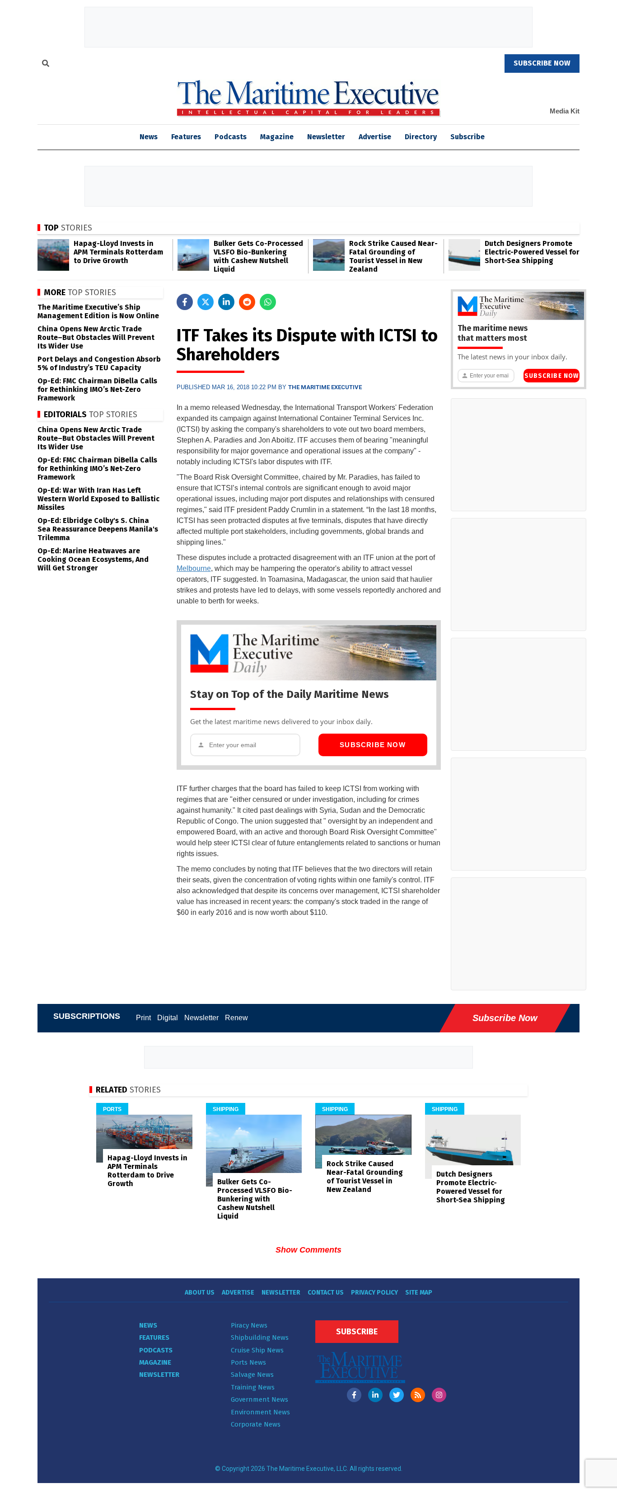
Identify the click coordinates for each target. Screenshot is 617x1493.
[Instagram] (439, 1395)
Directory (421, 136)
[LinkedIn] (375, 1395)
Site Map (418, 1292)
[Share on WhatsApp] (268, 302)
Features (186, 136)
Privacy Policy (374, 1292)
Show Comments (308, 1249)
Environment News (260, 1412)
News (148, 1325)
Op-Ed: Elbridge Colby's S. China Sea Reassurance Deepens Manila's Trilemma (97, 529)
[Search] (45, 65)
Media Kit (565, 111)
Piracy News (249, 1325)
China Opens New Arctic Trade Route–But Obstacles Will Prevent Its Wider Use (95, 337)
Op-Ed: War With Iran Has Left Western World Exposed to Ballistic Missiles (98, 499)
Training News (253, 1387)
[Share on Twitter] (205, 302)
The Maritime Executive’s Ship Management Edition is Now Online (98, 311)
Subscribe (467, 136)
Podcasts (231, 136)
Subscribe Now (373, 745)
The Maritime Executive (325, 387)
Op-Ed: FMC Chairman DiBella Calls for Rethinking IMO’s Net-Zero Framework (97, 389)
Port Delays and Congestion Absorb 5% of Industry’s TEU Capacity (99, 363)
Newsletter (326, 136)
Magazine (277, 136)
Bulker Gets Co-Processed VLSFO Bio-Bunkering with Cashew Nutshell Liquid (258, 256)
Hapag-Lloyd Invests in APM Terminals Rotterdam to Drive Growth (118, 252)
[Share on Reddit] (247, 302)
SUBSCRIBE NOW (542, 63)
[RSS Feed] (418, 1395)
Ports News (248, 1362)
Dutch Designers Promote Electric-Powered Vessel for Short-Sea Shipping (532, 252)
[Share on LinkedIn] (226, 302)
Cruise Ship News (257, 1350)
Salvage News (252, 1375)
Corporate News (255, 1424)
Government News (259, 1399)
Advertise (375, 136)
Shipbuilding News (260, 1337)
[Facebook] (354, 1395)
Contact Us (326, 1292)
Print (143, 1018)
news (149, 136)
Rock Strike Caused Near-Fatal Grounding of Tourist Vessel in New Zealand (393, 256)
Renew (236, 1018)
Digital (167, 1018)
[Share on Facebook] (185, 302)
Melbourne (194, 568)
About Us (200, 1292)
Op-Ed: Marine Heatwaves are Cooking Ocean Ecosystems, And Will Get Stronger (93, 559)
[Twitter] (396, 1395)
